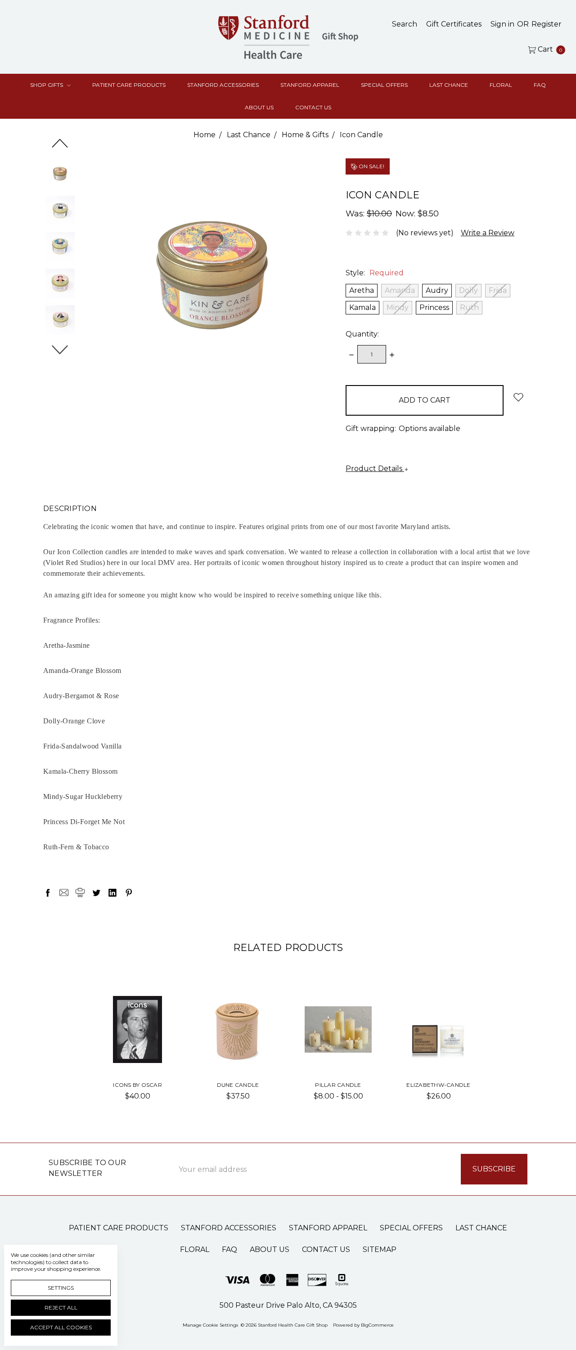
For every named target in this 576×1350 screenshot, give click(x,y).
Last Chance (448, 84)
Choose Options (238, 1050)
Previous (60, 143)
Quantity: (362, 334)
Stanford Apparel (309, 84)
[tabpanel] (137, 1051)
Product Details (375, 468)
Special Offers (384, 84)
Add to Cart (137, 1054)
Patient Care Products (129, 84)
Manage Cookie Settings (210, 1325)
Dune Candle (238, 1084)
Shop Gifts (47, 84)
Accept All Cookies (61, 1327)
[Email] (63, 892)
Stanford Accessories (223, 84)
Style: (375, 273)
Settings (61, 1287)
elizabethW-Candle (438, 1084)
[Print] (80, 892)
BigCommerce (377, 1325)
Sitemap (379, 1249)
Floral (501, 84)
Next (60, 350)
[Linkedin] (112, 892)
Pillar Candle (338, 1084)
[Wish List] (157, 1010)
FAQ (540, 84)
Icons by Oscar (137, 1084)
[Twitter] (96, 892)
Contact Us (313, 107)
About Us (259, 107)
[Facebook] (47, 892)
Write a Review (487, 233)
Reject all (61, 1307)
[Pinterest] (128, 892)
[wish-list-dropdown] (518, 397)
